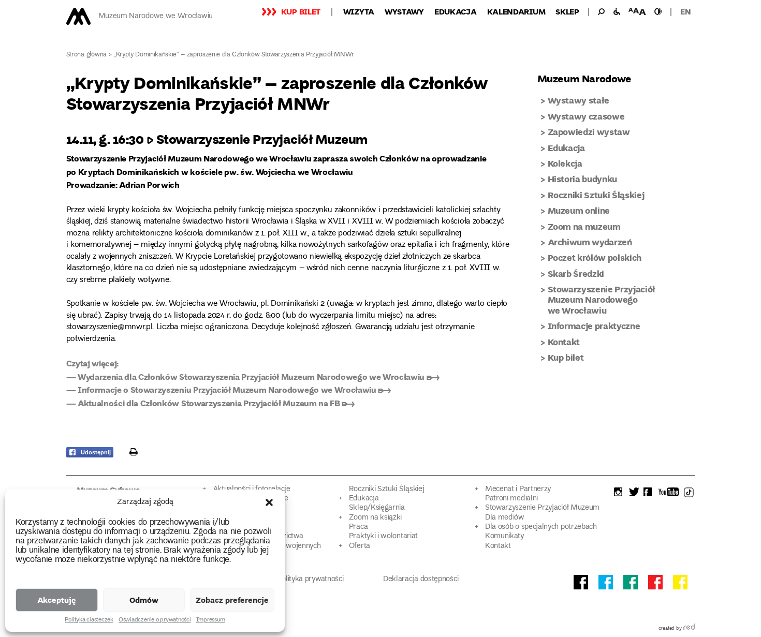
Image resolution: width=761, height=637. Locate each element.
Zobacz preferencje (232, 599)
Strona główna (86, 55)
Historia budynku (583, 178)
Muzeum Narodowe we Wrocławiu (155, 16)
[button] (269, 502)
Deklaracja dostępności (420, 579)
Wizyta (358, 11)
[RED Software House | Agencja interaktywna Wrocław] (689, 629)
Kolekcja (565, 163)
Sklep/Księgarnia (377, 507)
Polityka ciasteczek (89, 620)
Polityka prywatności (310, 579)
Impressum (210, 620)
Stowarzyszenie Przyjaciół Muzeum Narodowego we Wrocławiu (602, 300)
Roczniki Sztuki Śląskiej (596, 194)
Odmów (143, 599)
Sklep (567, 11)
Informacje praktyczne (594, 325)
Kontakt (564, 341)
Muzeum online (579, 210)
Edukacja (455, 11)
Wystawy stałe (579, 100)
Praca (358, 527)
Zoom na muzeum (584, 226)
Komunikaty (504, 536)
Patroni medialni (511, 498)
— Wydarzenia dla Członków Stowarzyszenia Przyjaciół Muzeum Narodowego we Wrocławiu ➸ (253, 376)
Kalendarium (516, 11)
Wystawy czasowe (586, 116)
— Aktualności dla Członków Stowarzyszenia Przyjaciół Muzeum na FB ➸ (210, 403)
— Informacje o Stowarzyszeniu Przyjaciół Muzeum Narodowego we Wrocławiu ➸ (228, 389)
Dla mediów (504, 517)
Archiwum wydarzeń (590, 241)
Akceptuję (56, 599)
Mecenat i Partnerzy (518, 489)
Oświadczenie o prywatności (155, 620)
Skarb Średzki (576, 273)
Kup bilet (300, 11)
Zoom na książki (375, 517)
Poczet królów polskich (595, 257)
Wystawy (404, 11)
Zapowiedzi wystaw (589, 131)
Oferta (359, 546)
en (685, 11)
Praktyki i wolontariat (383, 536)
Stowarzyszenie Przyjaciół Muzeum (542, 507)
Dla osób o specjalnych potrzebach (541, 527)
